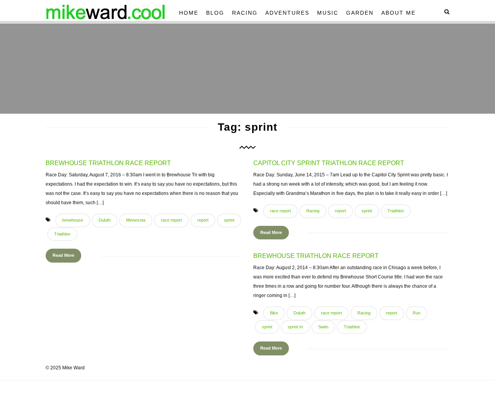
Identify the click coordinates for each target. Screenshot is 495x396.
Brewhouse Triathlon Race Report (108, 163)
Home (188, 13)
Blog (215, 13)
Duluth (105, 220)
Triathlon (62, 234)
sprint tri (295, 326)
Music (327, 13)
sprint (229, 220)
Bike (274, 313)
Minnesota (135, 220)
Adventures (287, 13)
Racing (245, 13)
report (202, 220)
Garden (360, 13)
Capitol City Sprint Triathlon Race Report (328, 163)
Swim (323, 326)
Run (416, 313)
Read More (63, 255)
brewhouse (72, 220)
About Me (398, 13)
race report (171, 220)
